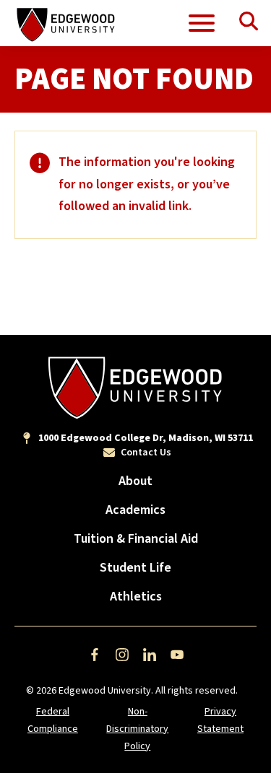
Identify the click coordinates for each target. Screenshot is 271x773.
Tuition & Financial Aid (136, 539)
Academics (135, 510)
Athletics (136, 597)
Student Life (135, 568)
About (135, 481)
